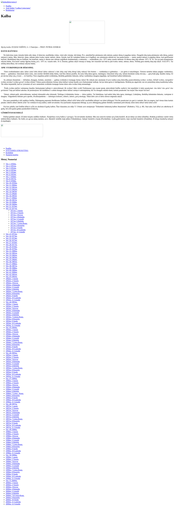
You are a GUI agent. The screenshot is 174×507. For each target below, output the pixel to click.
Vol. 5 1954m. (11, 172)
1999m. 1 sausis (12, 457)
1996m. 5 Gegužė (12, 389)
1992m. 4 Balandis (13, 285)
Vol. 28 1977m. (11, 245)
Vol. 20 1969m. (11, 204)
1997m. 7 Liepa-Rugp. (14, 419)
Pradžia (8, 6)
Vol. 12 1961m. (11, 187)
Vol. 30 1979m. (11, 249)
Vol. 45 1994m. (11, 328)
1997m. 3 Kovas (12, 410)
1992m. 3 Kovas (12, 283)
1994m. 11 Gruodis (13, 351)
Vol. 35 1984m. (11, 260)
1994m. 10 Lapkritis (13, 349)
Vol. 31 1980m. (11, 251)
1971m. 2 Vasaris (16, 213)
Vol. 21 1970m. (11, 206)
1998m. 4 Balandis (13, 438)
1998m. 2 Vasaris (12, 434)
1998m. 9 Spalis (12, 449)
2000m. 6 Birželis (12, 493)
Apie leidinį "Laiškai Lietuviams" (18, 8)
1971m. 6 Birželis (17, 221)
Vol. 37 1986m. (11, 264)
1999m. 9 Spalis (12, 474)
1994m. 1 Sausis (12, 330)
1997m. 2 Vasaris (12, 408)
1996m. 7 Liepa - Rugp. (15, 393)
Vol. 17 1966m (11, 198)
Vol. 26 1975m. (11, 240)
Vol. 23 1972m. (11, 234)
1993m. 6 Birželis (12, 315)
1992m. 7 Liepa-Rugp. (14, 291)
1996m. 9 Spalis (12, 398)
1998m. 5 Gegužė (12, 440)
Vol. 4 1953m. (11, 170)
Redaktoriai (10, 10)
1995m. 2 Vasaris (12, 357)
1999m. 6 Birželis (12, 468)
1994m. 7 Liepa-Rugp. (14, 342)
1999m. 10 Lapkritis (13, 476)
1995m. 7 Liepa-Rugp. (14, 368)
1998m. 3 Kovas (12, 436)
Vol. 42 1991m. (11, 274)
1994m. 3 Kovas (12, 334)
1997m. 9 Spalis (12, 423)
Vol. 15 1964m (11, 194)
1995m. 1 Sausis (12, 355)
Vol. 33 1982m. (11, 255)
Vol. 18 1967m (11, 200)
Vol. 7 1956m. (11, 177)
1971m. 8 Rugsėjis (17, 226)
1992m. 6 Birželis (12, 289)
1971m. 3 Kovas (16, 215)
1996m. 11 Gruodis (13, 402)
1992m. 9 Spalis (12, 296)
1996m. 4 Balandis (13, 387)
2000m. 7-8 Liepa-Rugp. (15, 495)
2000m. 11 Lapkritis (13, 502)
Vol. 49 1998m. (11, 430)
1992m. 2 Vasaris (12, 281)
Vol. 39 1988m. (11, 268)
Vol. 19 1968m (11, 202)
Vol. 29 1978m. (11, 247)
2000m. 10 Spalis (12, 500)
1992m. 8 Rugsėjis (13, 294)
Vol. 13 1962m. (11, 189)
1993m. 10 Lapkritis (13, 323)
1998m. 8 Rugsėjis (13, 447)
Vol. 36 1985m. (11, 262)
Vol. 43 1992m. (11, 277)
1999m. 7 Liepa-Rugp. (14, 470)
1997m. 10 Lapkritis (13, 425)
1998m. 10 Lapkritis (13, 451)
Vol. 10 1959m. (11, 183)
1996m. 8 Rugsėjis (13, 396)
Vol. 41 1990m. (11, 272)
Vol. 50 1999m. (11, 455)
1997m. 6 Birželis (12, 417)
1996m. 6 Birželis (12, 391)
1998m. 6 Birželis (12, 442)
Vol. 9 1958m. (11, 181)
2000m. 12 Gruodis (13, 504)
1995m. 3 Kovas (12, 359)
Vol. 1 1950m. (11, 164)
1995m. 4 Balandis (13, 362)
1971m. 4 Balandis (17, 217)
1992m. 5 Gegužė (12, 287)
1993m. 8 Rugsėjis (13, 319)
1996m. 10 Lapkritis (13, 400)
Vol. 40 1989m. (11, 270)
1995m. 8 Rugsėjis (13, 370)
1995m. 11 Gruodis (13, 376)
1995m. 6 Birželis (12, 366)
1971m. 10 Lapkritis (18, 230)
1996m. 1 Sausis (12, 381)
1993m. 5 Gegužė (12, 313)
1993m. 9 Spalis (12, 321)
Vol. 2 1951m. (11, 166)
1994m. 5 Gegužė (12, 338)
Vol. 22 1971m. (11, 209)
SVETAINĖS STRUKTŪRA (17, 151)
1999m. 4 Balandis (13, 464)
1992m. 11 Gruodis (13, 300)
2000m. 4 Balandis (13, 489)
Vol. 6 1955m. (11, 174)
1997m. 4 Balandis (13, 413)
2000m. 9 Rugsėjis (13, 498)
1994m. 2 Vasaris (12, 332)
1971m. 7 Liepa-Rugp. (18, 223)
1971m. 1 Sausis (16, 211)
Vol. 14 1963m (11, 191)
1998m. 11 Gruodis (13, 453)
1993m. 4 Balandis (13, 311)
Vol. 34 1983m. (11, 257)
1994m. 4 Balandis (13, 336)
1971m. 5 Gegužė (17, 219)
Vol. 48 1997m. (11, 404)
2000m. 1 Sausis (12, 483)
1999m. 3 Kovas (12, 461)
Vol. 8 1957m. (11, 179)
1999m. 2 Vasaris (12, 459)
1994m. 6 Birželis (12, 340)
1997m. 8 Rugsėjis (13, 421)
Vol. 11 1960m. (11, 185)
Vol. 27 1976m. (11, 243)
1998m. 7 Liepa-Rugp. (14, 444)
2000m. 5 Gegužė (12, 491)
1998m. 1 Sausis (12, 432)
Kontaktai (9, 153)
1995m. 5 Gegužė (12, 364)
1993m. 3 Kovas (12, 308)
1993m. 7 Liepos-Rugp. (15, 317)
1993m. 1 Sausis (12, 304)
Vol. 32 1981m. (11, 253)
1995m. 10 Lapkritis (13, 374)
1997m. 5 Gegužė (12, 415)
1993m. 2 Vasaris (12, 306)
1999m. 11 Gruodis (13, 478)
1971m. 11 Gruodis (17, 232)
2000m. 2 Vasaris (12, 485)
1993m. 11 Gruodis (13, 325)
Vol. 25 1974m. (11, 238)
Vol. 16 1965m (11, 196)
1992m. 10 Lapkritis (13, 298)
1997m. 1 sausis (12, 406)
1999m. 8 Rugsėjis (13, 472)
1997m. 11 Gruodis (13, 427)
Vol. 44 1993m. (11, 302)
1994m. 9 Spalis (12, 347)
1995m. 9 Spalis (12, 372)
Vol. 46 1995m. (11, 353)
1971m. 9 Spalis (16, 228)
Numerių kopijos (12, 155)
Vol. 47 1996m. (11, 379)
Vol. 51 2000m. (11, 481)
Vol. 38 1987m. (11, 266)
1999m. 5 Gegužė (12, 466)
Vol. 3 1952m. (11, 168)
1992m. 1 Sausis (12, 279)
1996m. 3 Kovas (12, 385)
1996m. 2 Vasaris (12, 383)
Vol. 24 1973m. (11, 236)
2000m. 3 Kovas (12, 487)
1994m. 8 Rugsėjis (13, 345)
